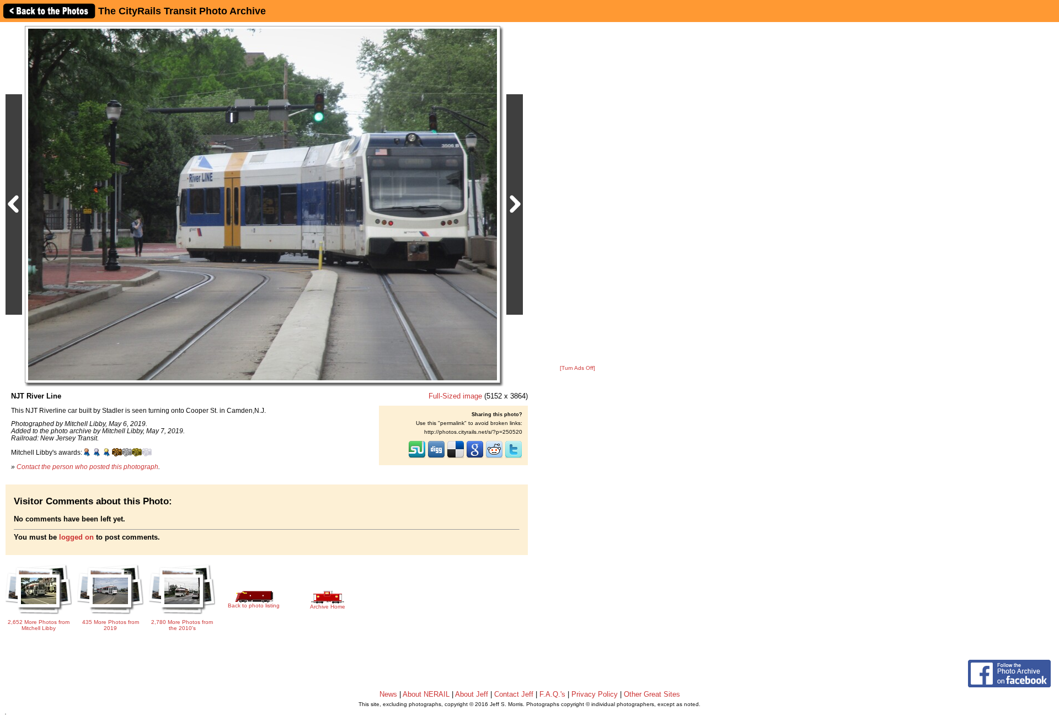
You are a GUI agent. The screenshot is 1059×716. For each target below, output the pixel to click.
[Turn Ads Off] (577, 368)
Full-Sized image (455, 396)
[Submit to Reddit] (494, 457)
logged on (76, 537)
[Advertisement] (577, 194)
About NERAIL (426, 694)
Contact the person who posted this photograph (87, 466)
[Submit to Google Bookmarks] (475, 457)
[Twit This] (513, 457)
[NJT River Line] (262, 204)
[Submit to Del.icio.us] (455, 457)
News (388, 694)
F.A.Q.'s (552, 694)
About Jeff (471, 694)
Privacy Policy (594, 694)
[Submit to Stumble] (417, 457)
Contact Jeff (513, 694)
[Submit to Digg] (436, 457)
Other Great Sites (652, 694)
